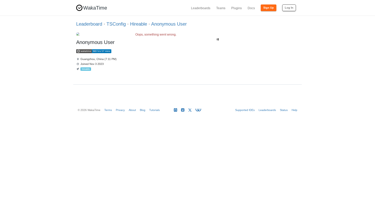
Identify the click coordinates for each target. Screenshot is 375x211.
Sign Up (268, 7)
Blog (142, 110)
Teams (220, 8)
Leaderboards (200, 8)
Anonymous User (169, 24)
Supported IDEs (245, 110)
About (132, 110)
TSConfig (116, 24)
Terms (108, 110)
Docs (251, 8)
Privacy (120, 110)
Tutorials (154, 110)
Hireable (138, 24)
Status (284, 110)
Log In (289, 7)
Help (294, 110)
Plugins (236, 8)
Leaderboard (89, 24)
